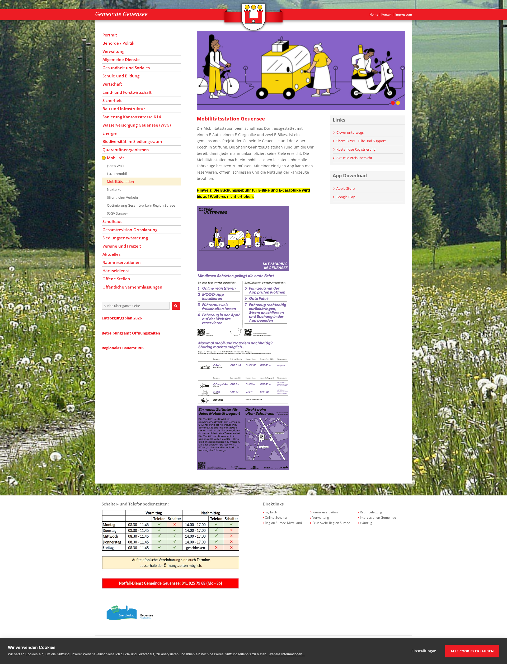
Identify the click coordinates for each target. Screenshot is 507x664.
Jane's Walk (115, 165)
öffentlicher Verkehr (122, 197)
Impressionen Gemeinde (378, 517)
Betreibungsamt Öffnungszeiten (131, 333)
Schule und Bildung (120, 75)
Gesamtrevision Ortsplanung (129, 229)
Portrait (109, 35)
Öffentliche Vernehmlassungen (132, 287)
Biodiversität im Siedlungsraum (132, 141)
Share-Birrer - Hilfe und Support (361, 140)
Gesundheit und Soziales (126, 67)
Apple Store (345, 188)
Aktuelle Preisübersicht (354, 157)
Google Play (345, 196)
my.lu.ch (271, 512)
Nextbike (114, 189)
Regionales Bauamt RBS (123, 347)
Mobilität (115, 157)
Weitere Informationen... (287, 654)
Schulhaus (112, 221)
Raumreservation (325, 512)
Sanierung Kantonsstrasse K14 (131, 116)
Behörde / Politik (118, 43)
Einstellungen (424, 651)
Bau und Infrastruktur (123, 108)
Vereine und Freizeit (121, 246)
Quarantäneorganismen (125, 149)
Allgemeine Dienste (121, 59)
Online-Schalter (276, 517)
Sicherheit (112, 100)
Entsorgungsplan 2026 (122, 318)
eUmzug (366, 523)
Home (373, 14)
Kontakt (386, 14)
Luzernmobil (117, 173)
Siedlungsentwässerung (125, 237)
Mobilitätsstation (120, 181)
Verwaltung (113, 51)
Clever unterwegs (350, 132)
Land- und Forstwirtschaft (127, 92)
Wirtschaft (112, 84)
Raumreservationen (121, 262)
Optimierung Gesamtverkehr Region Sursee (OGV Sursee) (141, 209)
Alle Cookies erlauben (472, 651)
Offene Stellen (116, 278)
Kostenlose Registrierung (355, 149)
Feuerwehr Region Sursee (331, 523)
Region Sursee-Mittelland (283, 523)
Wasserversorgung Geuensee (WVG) (136, 125)
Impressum (403, 14)
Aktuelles (111, 254)
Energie (109, 133)
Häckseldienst (115, 270)
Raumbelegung (371, 512)
